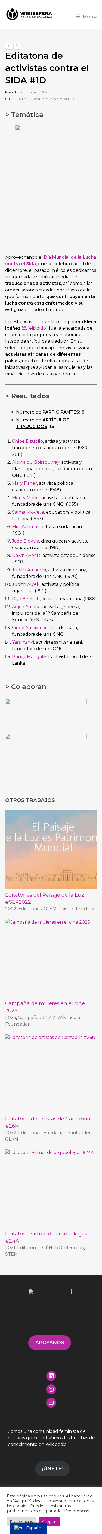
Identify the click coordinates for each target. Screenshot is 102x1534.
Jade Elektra (25, 541)
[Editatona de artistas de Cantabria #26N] (51, 1073)
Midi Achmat (25, 526)
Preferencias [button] (21, 1521)
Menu (89, 16)
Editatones (30, 908)
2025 (10, 1017)
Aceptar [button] (49, 1521)
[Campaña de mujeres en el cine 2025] (51, 958)
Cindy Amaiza (26, 627)
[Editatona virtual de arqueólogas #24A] (51, 1188)
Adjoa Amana (26, 606)
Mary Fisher (24, 483)
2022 (10, 908)
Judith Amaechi (29, 569)
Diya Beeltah (26, 598)
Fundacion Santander (67, 1132)
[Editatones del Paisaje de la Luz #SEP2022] (51, 849)
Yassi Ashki (23, 642)
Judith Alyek (25, 584)
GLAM (50, 908)
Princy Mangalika (30, 656)
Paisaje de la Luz (76, 908)
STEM (11, 1254)
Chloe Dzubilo (27, 441)
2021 (19, 99)
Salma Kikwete (28, 512)
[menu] (28, 1528)
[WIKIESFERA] (29, 14)
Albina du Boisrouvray (35, 462)
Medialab (67, 99)
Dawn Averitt (26, 555)
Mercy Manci (25, 497)
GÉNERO (50, 99)
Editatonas (32, 99)
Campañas (29, 1017)
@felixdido (34, 328)
